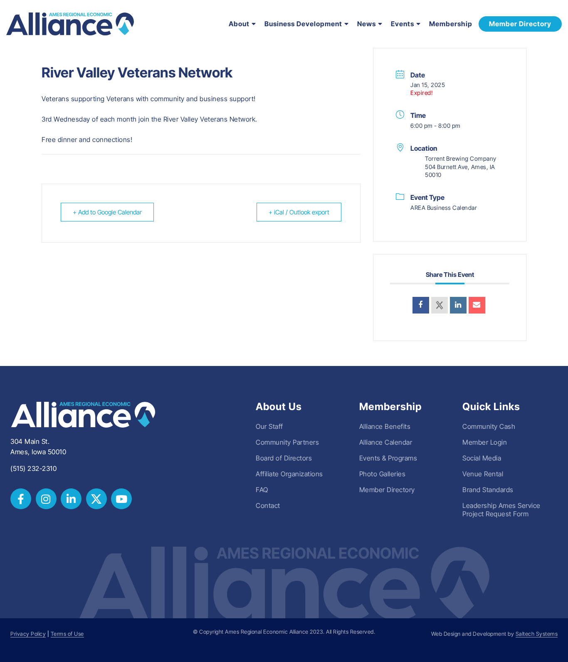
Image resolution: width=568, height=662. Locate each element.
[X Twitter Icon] (96, 498)
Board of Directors (284, 458)
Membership (450, 24)
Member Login (484, 442)
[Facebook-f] (20, 498)
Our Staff (269, 426)
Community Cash (488, 426)
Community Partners (287, 442)
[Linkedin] (458, 305)
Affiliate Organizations (289, 474)
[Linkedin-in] (71, 498)
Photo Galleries (382, 474)
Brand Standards (488, 489)
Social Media (481, 458)
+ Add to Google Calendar (107, 212)
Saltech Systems (537, 634)
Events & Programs (388, 458)
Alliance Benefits (385, 426)
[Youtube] (121, 498)
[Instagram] (46, 498)
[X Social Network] (439, 305)
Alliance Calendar (385, 442)
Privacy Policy (28, 634)
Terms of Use (67, 634)
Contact (268, 505)
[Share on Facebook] (420, 305)
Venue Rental (482, 474)
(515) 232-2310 (33, 468)
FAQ (262, 489)
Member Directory (387, 489)
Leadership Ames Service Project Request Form (501, 509)
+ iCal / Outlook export (299, 212)
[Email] (477, 305)
